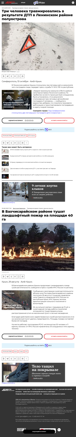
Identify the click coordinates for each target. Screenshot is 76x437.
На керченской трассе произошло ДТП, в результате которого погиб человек (34, 175)
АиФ (18, 71)
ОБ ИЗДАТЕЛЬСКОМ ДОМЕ (23, 389)
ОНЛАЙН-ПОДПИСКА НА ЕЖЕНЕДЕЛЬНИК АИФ (45, 389)
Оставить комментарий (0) (59, 120)
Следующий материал (39, 431)
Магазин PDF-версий (65, 389)
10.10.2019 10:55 (6, 8)
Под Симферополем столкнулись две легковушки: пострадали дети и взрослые (38, 112)
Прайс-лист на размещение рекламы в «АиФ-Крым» (39, 391)
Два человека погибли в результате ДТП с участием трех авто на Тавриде (33, 168)
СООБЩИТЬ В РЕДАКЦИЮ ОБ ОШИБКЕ (54, 394)
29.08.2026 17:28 (6, 208)
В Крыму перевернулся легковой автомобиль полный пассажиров (31, 162)
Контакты (19, 391)
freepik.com (5, 272)
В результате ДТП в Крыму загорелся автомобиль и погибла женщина (32, 156)
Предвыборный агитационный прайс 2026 (29, 394)
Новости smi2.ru (8, 202)
